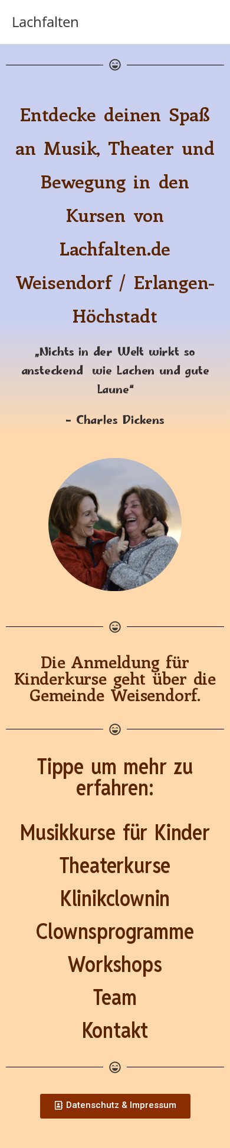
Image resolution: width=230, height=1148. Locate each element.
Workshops (115, 964)
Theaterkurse (115, 865)
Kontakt (115, 1030)
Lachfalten (45, 21)
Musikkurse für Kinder (115, 832)
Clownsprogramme (114, 931)
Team (114, 997)
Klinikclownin (115, 898)
